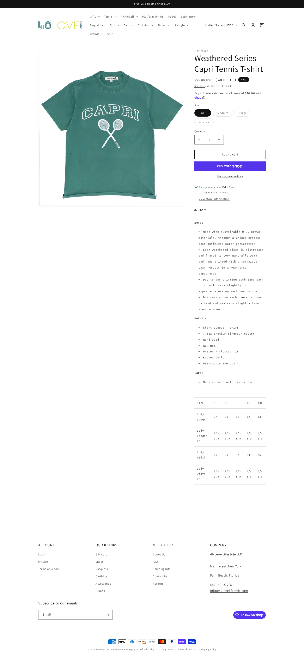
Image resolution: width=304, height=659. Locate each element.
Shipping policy (207, 649)
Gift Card (101, 554)
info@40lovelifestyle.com (229, 591)
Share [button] (202, 210)
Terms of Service (49, 569)
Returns (158, 583)
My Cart (43, 561)
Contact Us (160, 576)
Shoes (100, 561)
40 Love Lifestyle (105, 649)
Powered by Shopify (125, 649)
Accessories (103, 583)
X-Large (206, 123)
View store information (214, 199)
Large (245, 114)
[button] (94, 16)
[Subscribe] (108, 615)
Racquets (102, 569)
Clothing (101, 576)
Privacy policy (166, 649)
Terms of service (186, 649)
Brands (100, 591)
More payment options (230, 176)
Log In (42, 554)
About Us (159, 554)
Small (203, 113)
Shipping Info (162, 569)
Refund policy (147, 649)
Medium (225, 114)
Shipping (199, 85)
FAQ (155, 561)
